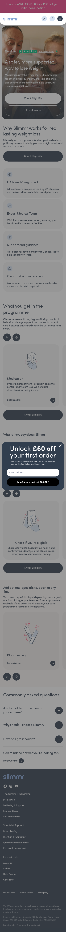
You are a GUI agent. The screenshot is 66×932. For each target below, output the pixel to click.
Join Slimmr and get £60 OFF (33, 482)
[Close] (60, 446)
